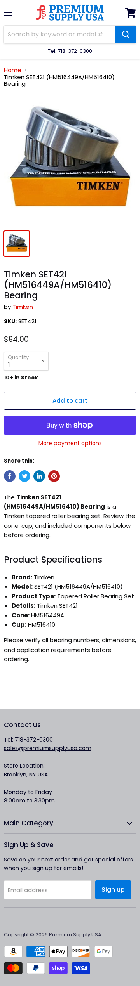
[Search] (126, 34)
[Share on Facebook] (10, 476)
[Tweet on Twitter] (24, 476)
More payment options (70, 443)
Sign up (113, 889)
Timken (22, 307)
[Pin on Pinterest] (54, 476)
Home (12, 70)
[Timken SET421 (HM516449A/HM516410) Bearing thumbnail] (16, 243)
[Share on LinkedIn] (39, 476)
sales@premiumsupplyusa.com (47, 748)
